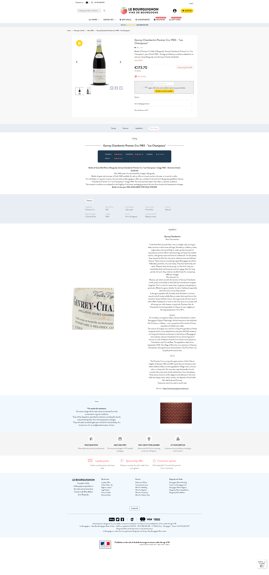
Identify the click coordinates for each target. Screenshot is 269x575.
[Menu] (265, 560)
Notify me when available (164, 91)
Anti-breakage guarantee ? (142, 104)
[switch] (262, 566)
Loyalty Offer (105, 482)
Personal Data (106, 495)
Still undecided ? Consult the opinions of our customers (167, 467)
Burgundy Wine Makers (177, 492)
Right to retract (106, 487)
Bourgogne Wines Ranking (178, 482)
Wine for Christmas (141, 492)
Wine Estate (154, 128)
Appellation (139, 128)
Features (125, 128)
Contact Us (134, 508)
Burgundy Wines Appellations (179, 490)
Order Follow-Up (107, 485)
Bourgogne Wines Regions (178, 487)
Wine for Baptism (141, 490)
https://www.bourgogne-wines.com (176, 388)
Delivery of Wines (141, 482)
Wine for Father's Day (142, 495)
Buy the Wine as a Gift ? (141, 110)
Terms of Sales (106, 492)
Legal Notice (105, 490)
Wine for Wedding (141, 487)
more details (138, 60)
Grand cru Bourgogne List (177, 485)
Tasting (113, 128)
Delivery (136, 97)
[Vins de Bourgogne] (139, 11)
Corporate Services (141, 485)
